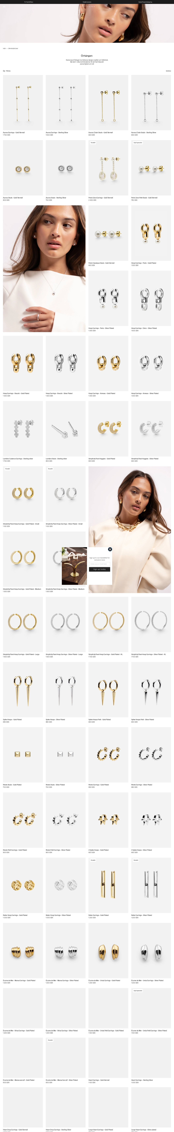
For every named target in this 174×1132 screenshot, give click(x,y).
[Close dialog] (110, 549)
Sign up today (99, 569)
